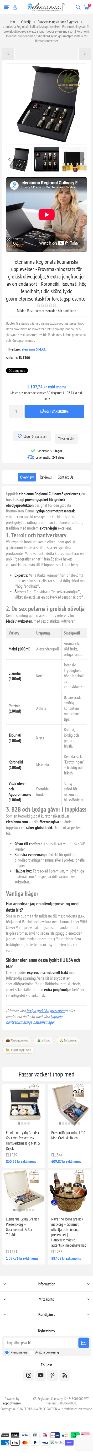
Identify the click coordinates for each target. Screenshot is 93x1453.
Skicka (83, 1343)
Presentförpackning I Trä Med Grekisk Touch (68, 1135)
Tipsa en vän (66, 438)
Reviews (46, 477)
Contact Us (65, 477)
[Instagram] (28, 1375)
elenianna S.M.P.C (34, 349)
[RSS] (64, 1375)
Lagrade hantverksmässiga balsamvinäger (34, 1019)
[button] (19, 1123)
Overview (27, 477)
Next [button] (83, 159)
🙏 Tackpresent (68, 1040)
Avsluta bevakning (47, 1352)
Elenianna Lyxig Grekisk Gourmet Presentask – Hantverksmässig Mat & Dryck (23, 1140)
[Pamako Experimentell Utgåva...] (8, 54)
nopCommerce (12, 1403)
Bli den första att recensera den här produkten (46, 310)
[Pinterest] (52, 1375)
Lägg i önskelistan (34, 436)
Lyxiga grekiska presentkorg (46, 1010)
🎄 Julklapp (43, 1040)
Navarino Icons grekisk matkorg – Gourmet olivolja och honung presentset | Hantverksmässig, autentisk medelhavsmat (68, 1232)
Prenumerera (19, 1352)
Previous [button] (9, 159)
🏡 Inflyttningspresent (18, 1050)
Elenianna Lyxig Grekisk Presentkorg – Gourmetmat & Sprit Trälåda (22, 1226)
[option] (19, 159)
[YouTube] (40, 1375)
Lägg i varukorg (54, 411)
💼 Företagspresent (17, 1040)
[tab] (27, 477)
